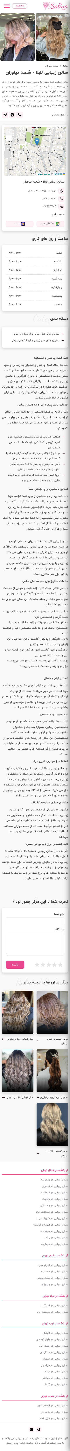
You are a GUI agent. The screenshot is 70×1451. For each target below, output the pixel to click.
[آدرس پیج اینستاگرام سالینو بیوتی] (31, 1429)
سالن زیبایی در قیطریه (54, 1244)
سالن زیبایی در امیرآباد (54, 1305)
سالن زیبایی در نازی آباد (54, 1418)
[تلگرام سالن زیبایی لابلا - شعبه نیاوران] (5, 115)
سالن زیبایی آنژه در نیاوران (20, 1097)
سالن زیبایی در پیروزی (54, 1284)
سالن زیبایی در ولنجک (55, 1199)
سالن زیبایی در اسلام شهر (53, 1406)
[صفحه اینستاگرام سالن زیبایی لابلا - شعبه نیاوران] (12, 115)
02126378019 (49, 206)
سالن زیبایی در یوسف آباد (52, 1312)
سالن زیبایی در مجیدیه (54, 1272)
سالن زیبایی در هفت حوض (52, 1278)
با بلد (16, 223)
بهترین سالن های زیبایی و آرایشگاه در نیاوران (35, 340)
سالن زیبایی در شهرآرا (55, 1359)
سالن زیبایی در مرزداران (54, 1365)
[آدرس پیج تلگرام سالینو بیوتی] (38, 1429)
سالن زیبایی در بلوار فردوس (52, 1339)
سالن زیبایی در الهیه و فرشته (50, 1225)
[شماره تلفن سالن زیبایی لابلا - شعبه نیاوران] (19, 115)
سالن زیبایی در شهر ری (54, 1412)
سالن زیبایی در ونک (56, 1238)
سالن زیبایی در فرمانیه (54, 1193)
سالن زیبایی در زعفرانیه (54, 1180)
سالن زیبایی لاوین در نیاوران (54, 1097)
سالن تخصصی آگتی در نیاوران (56, 1153)
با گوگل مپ (47, 223)
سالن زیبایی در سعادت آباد (52, 1212)
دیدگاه (59, 929)
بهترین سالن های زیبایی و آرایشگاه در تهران (36, 334)
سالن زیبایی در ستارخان (54, 1352)
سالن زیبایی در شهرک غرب (52, 1218)
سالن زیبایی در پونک (56, 1372)
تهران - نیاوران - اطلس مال (42, 191)
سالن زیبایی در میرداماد (54, 1231)
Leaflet (59, 174)
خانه (65, 66)
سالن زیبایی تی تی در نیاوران (57, 1041)
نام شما (59, 914)
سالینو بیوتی (43, 174)
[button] (36, 142)
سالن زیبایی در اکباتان (55, 1333)
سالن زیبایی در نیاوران (55, 1186)
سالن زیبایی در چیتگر (55, 1378)
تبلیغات (19, 6)
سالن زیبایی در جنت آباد (53, 1346)
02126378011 (49, 198)
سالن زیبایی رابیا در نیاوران (20, 1039)
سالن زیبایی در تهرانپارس (53, 1265)
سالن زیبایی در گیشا (56, 1384)
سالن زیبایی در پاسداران (54, 1205)
